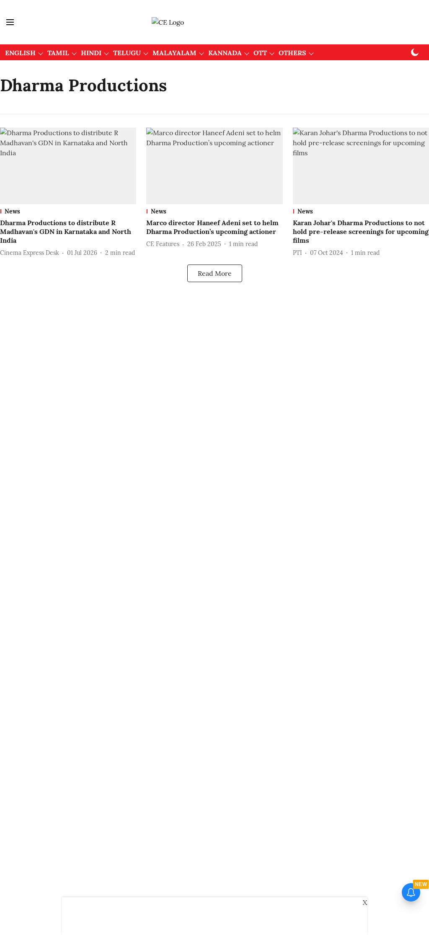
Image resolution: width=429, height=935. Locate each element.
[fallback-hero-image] (68, 166)
